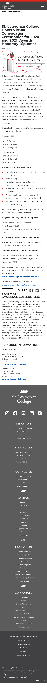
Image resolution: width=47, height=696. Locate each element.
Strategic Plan (23, 627)
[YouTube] (24, 414)
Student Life (23, 535)
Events (23, 522)
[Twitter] (40, 414)
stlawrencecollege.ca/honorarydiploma (20, 277)
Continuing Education (23, 558)
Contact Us (23, 519)
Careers (23, 607)
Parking (23, 532)
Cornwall (23, 509)
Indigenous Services (23, 528)
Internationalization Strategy (23, 617)
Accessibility (23, 597)
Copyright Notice (23, 655)
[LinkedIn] (32, 414)
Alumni (23, 601)
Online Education (23, 571)
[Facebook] (16, 414)
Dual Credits (23, 561)
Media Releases (14, 11)
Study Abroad (23, 581)
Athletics (23, 512)
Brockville (23, 506)
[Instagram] (7, 414)
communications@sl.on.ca (14, 364)
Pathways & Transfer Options (23, 574)
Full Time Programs (24, 565)
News (23, 620)
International (23, 568)
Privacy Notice (23, 640)
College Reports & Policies (23, 614)
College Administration (23, 610)
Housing (23, 525)
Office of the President (23, 623)
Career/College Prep (23, 555)
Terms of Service (23, 644)
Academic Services (24, 551)
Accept (39, 680)
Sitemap (23, 652)
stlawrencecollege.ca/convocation (20, 285)
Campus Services (23, 515)
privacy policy (23, 677)
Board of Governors (23, 604)
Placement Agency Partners (23, 578)
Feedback (23, 648)
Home (4, 11)
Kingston (23, 502)
